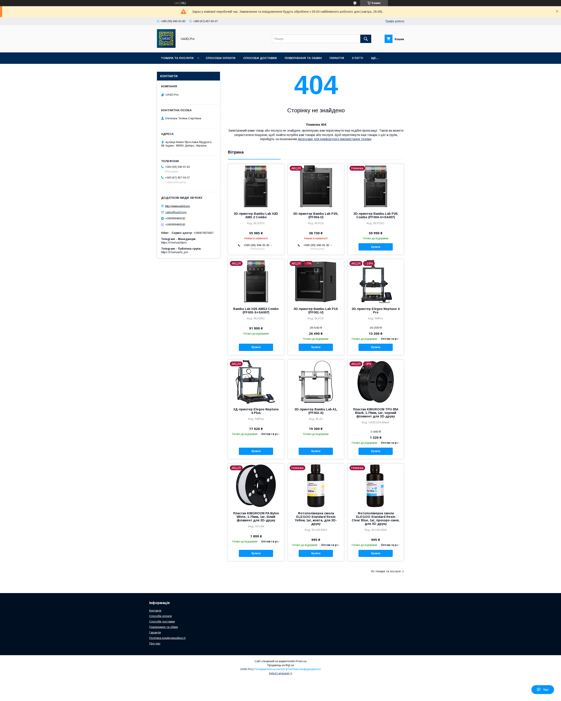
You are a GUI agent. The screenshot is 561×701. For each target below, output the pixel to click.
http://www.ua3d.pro (177, 205)
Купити (375, 247)
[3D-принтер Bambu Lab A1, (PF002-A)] (316, 382)
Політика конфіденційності (167, 638)
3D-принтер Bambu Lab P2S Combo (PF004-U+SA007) (375, 215)
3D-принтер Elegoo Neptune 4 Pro (375, 310)
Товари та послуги (177, 58)
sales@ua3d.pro (176, 212)
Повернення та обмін (303, 58)
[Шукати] (365, 39)
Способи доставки (260, 58)
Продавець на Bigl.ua (280, 665)
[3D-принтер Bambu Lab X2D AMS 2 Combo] (256, 186)
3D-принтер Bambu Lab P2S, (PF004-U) (315, 215)
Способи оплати (220, 58)
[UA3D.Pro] (166, 46)
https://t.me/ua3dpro (174, 242)
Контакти (155, 610)
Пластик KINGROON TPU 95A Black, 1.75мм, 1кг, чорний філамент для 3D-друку (375, 413)
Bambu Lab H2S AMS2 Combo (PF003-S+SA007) (256, 310)
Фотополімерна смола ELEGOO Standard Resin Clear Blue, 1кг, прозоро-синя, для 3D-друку (375, 518)
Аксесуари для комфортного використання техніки (334, 139)
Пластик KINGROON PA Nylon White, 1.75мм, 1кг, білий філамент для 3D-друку (256, 516)
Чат (546, 689)
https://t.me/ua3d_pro (174, 252)
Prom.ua (301, 661)
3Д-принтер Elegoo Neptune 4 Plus (256, 411)
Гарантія (337, 58)
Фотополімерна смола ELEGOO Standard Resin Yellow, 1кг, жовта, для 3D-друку (316, 518)
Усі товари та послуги (386, 571)
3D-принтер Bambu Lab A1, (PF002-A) (316, 411)
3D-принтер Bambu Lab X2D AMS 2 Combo (256, 215)
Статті (357, 58)
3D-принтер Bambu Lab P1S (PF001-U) (316, 310)
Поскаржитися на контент (270, 669)
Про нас (154, 643)
